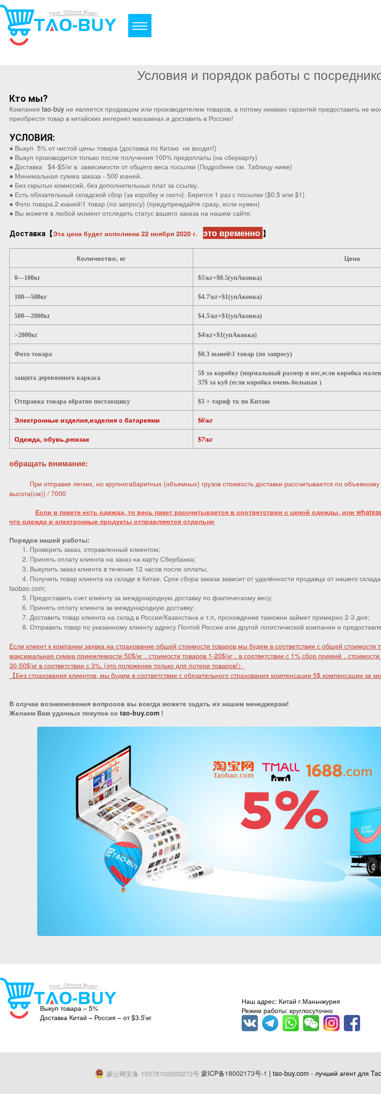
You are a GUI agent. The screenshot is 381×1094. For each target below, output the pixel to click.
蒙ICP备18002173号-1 (234, 1073)
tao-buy (53, 108)
